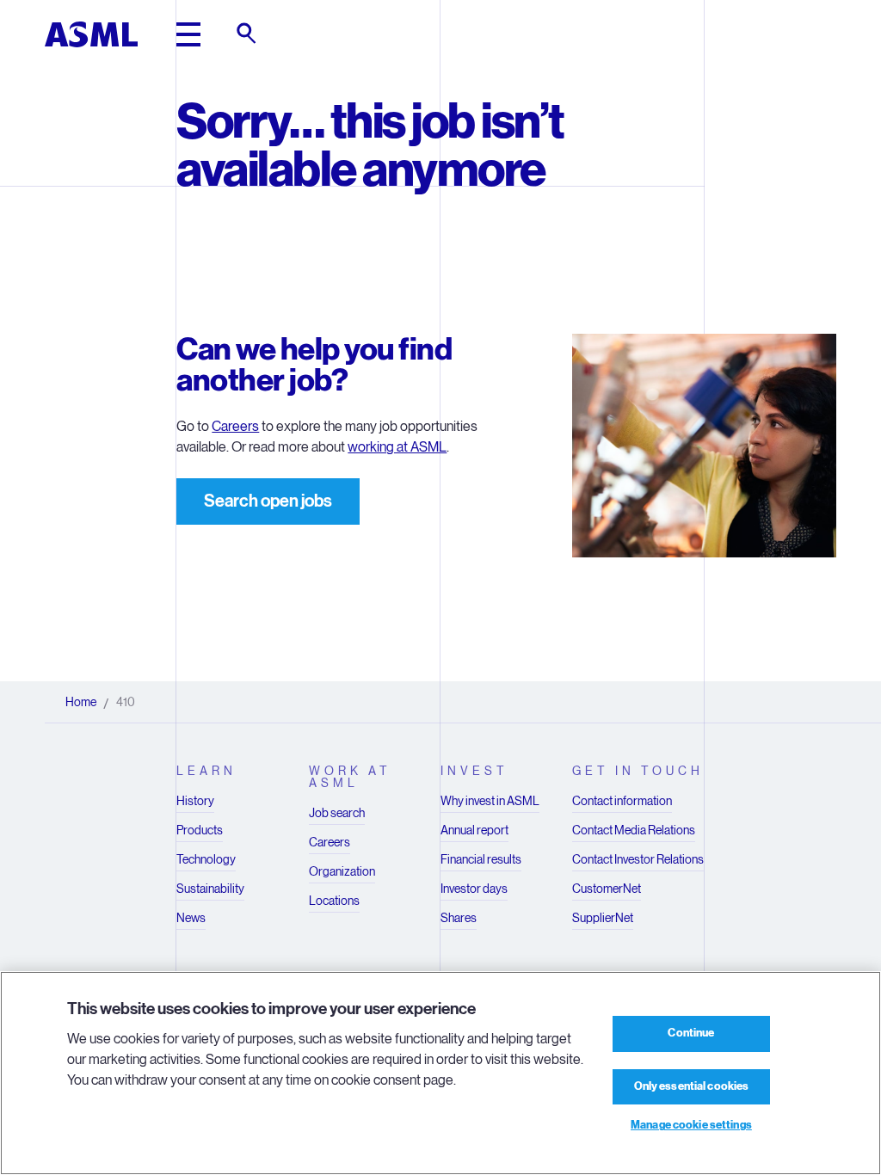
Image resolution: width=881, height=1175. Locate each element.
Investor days (474, 888)
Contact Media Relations (633, 830)
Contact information (622, 801)
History (195, 801)
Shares (458, 918)
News (191, 918)
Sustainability (210, 888)
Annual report (474, 830)
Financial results (480, 859)
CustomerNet (606, 888)
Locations (334, 900)
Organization (342, 871)
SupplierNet (602, 918)
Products (199, 830)
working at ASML (397, 447)
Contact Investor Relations (638, 859)
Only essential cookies (691, 1086)
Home (80, 702)
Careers (235, 426)
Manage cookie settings (691, 1125)
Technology (206, 859)
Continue (691, 1033)
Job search (337, 813)
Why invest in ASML (489, 801)
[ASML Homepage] (91, 34)
